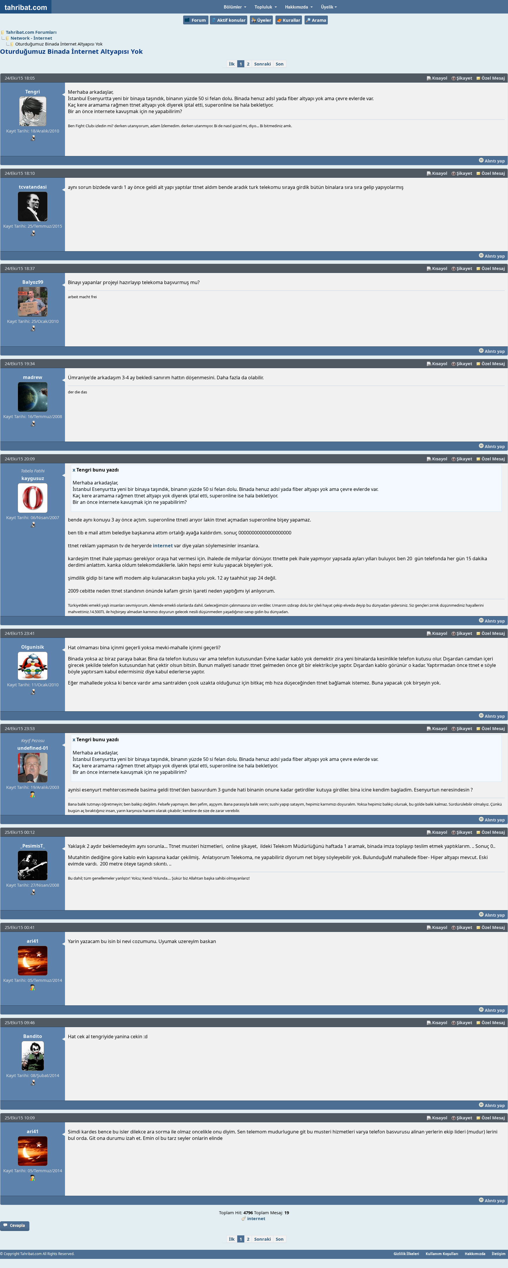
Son (280, 64)
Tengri (32, 91)
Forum (198, 20)
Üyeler (264, 20)
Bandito (32, 1036)
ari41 (33, 941)
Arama (319, 20)
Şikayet (464, 78)
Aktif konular (231, 20)
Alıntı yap (494, 161)
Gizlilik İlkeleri (406, 1253)
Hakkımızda (475, 1253)
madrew (32, 377)
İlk (232, 64)
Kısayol (439, 78)
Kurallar (291, 20)
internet (163, 545)
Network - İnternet (31, 38)
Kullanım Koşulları (442, 1253)
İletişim (499, 1253)
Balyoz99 (32, 282)
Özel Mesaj (493, 78)
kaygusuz (32, 478)
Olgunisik (32, 647)
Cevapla (17, 1225)
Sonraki (262, 64)
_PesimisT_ (32, 846)
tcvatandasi (33, 187)
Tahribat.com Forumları (31, 32)
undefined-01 (32, 748)
